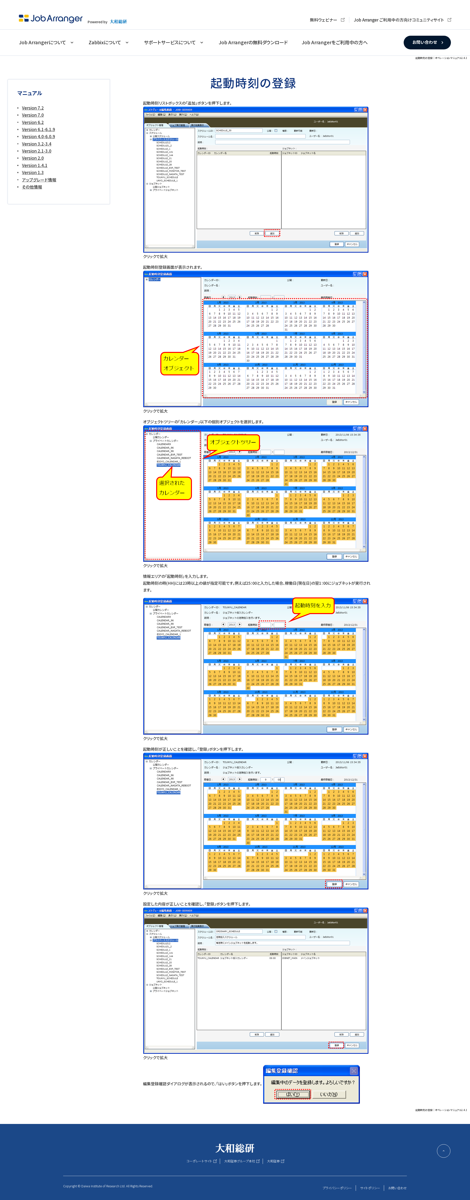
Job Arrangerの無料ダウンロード (253, 42)
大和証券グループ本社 (239, 1161)
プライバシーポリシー (337, 1188)
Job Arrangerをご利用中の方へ (335, 42)
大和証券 (273, 1161)
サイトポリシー (370, 1188)
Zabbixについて (105, 42)
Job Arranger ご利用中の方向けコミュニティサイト (399, 20)
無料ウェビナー (323, 20)
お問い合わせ (424, 42)
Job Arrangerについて (42, 42)
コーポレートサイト (199, 1161)
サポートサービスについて (170, 42)
